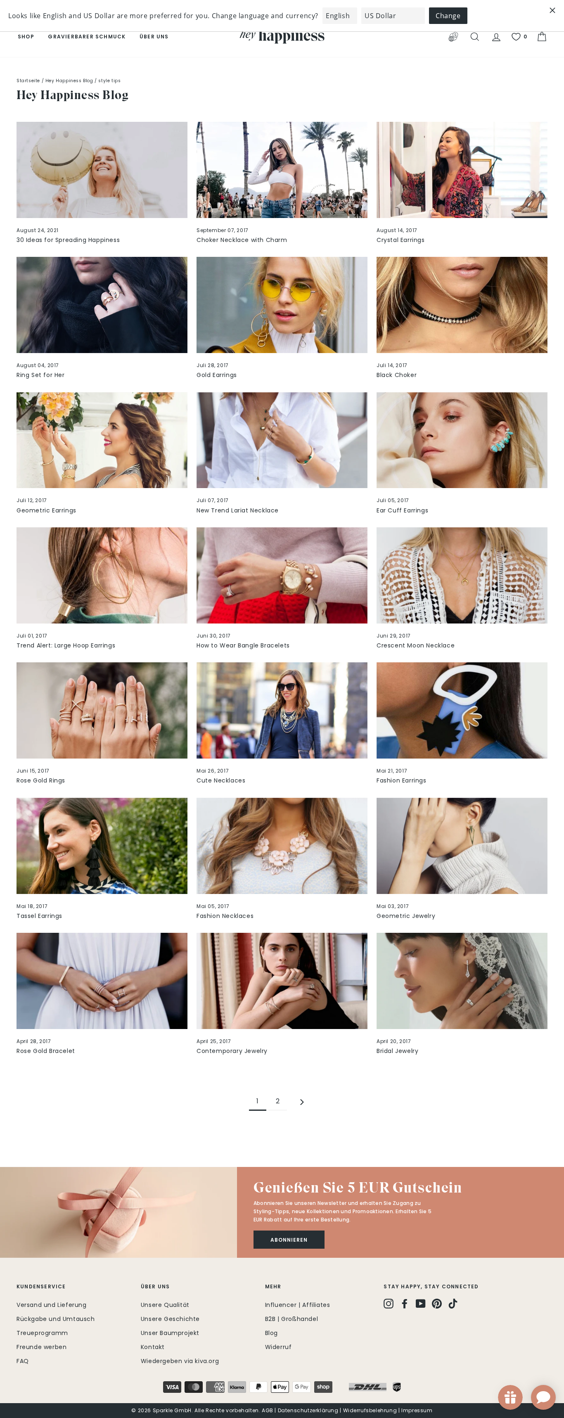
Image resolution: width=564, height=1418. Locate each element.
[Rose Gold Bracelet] (102, 981)
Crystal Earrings (401, 240)
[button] (118, 1212)
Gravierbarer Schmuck (87, 36)
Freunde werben (41, 1347)
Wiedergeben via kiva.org (180, 1361)
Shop (26, 36)
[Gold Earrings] (282, 305)
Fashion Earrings (402, 780)
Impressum (416, 1410)
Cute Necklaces (221, 780)
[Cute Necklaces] (282, 710)
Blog (271, 1333)
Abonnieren (289, 1239)
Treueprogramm (42, 1333)
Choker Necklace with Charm (242, 240)
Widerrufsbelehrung (370, 1410)
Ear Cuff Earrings (402, 510)
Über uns (154, 36)
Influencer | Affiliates (297, 1305)
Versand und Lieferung (52, 1305)
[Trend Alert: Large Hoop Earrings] (102, 575)
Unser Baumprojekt (170, 1333)
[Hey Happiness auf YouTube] (421, 1304)
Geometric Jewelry (406, 916)
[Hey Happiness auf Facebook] (405, 1304)
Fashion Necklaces (225, 916)
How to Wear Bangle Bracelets (243, 645)
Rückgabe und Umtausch (56, 1319)
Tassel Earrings (39, 916)
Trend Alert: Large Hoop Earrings (66, 645)
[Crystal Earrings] (462, 170)
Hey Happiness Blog (69, 81)
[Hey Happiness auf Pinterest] (437, 1304)
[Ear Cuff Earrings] (462, 440)
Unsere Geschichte (170, 1319)
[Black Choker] (462, 305)
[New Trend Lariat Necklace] (282, 440)
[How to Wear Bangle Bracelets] (282, 575)
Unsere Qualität (165, 1305)
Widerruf (278, 1347)
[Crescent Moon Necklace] (462, 575)
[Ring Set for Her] (102, 305)
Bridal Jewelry (397, 1051)
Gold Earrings (217, 375)
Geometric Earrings (46, 510)
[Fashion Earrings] (462, 710)
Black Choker (397, 375)
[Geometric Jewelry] (462, 846)
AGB (267, 1410)
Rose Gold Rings (41, 780)
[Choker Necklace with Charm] (282, 170)
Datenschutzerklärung (308, 1410)
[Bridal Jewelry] (462, 981)
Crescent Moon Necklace (416, 645)
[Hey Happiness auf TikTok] (453, 1304)
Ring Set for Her (41, 375)
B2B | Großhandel (291, 1319)
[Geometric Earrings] (102, 440)
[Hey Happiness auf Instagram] (388, 1304)
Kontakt (153, 1347)
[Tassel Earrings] (102, 846)
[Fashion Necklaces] (282, 846)
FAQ (23, 1361)
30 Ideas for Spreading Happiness (68, 240)
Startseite (28, 81)
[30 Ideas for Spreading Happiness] (102, 170)
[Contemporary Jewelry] (282, 981)
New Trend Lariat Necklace (238, 510)
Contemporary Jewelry (232, 1051)
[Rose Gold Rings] (102, 710)
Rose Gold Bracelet (46, 1051)
